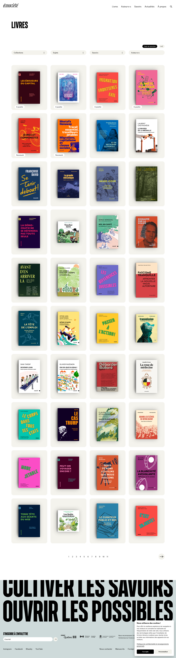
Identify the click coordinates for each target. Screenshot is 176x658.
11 (107, 556)
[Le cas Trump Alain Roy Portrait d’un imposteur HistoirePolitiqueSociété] (68, 424)
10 (103, 556)
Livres (115, 7)
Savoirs (137, 7)
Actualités (149, 7)
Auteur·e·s (126, 7)
